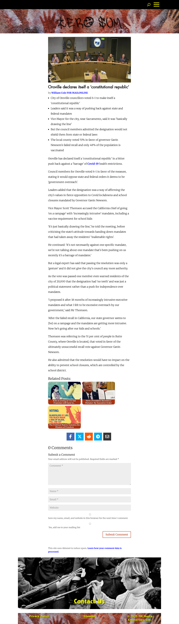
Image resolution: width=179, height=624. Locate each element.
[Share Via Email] (107, 437)
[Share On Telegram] (98, 437)
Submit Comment (116, 534)
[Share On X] (80, 437)
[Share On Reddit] (89, 437)
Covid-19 (93, 163)
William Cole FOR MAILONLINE (69, 92)
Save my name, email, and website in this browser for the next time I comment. (88, 518)
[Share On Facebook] (70, 437)
